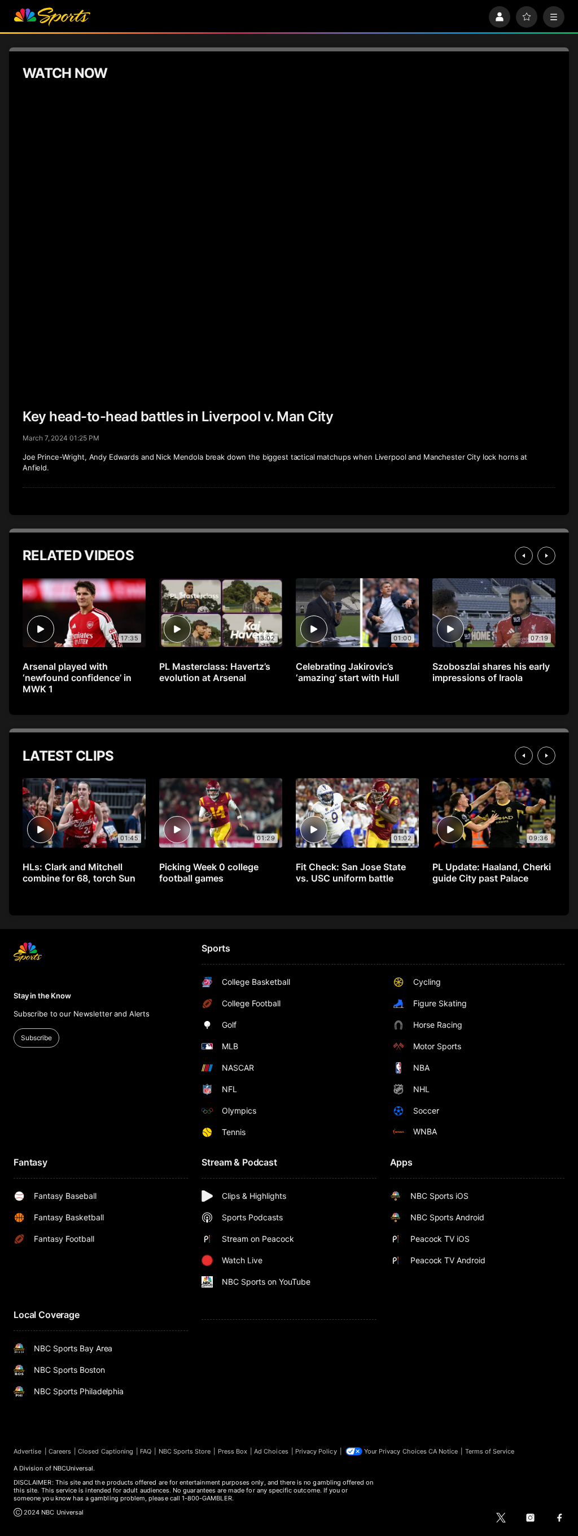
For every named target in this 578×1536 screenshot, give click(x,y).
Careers (60, 1451)
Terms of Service (490, 1451)
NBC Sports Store (185, 1451)
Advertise (28, 1451)
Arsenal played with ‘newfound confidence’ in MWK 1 (77, 678)
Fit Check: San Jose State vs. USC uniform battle (351, 872)
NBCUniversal (73, 1468)
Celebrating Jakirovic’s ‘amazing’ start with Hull (347, 672)
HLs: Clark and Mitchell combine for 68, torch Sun (79, 872)
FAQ (145, 1451)
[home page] (52, 17)
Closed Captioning (105, 1451)
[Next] (546, 556)
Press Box (233, 1451)
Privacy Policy (316, 1451)
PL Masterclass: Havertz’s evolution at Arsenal (214, 672)
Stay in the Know (42, 995)
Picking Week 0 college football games (209, 872)
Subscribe (36, 1037)
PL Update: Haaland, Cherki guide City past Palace (491, 872)
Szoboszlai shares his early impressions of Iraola (491, 672)
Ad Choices (271, 1451)
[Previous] (524, 556)
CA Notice (443, 1451)
